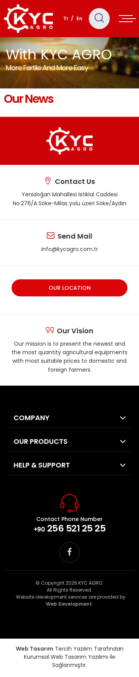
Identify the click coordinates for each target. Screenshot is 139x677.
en (79, 18)
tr (65, 18)
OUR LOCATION (70, 288)
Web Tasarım (34, 649)
